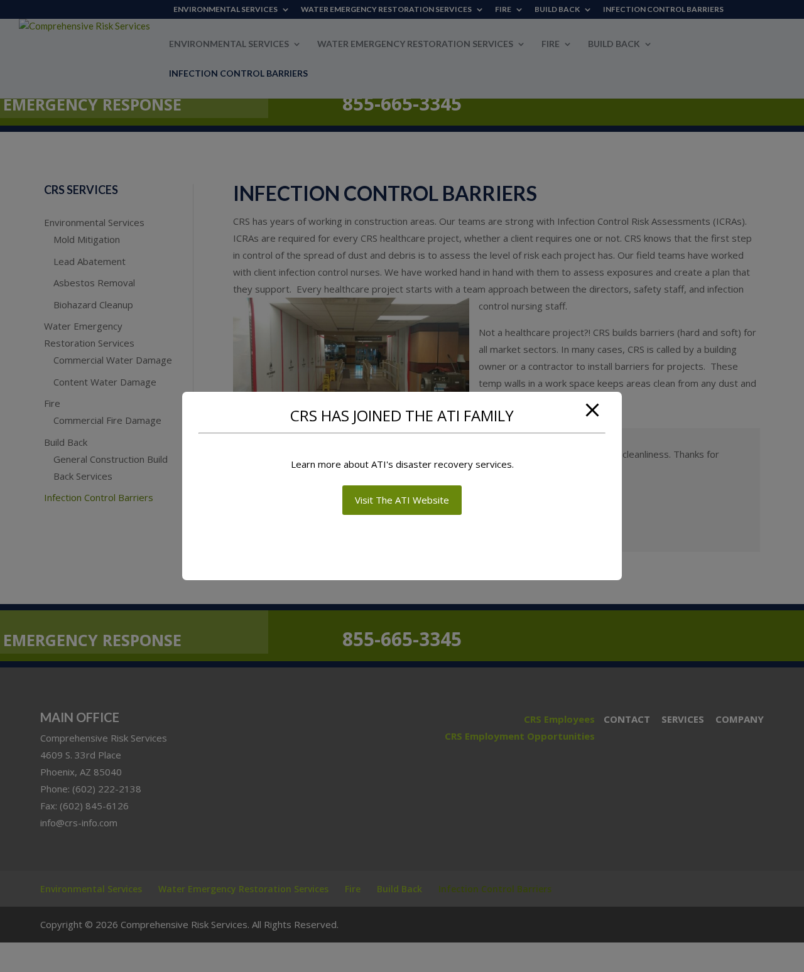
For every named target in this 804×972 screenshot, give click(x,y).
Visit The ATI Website (402, 500)
